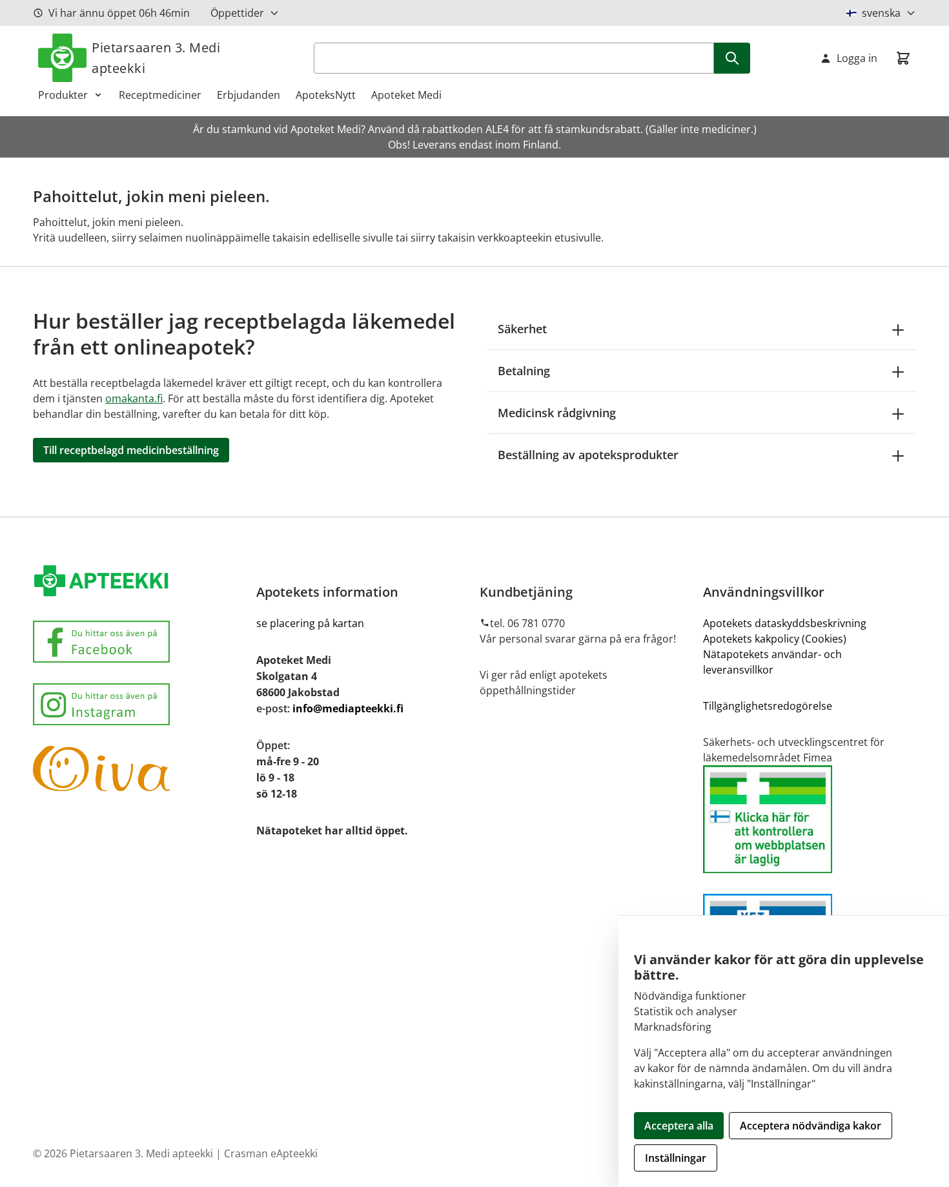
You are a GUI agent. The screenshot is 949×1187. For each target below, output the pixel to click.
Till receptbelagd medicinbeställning (131, 450)
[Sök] (732, 58)
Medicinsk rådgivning (557, 412)
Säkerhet (522, 328)
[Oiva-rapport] (139, 768)
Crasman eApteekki (271, 1153)
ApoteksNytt (326, 95)
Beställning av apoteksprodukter (588, 454)
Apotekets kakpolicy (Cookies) (774, 639)
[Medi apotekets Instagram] (139, 704)
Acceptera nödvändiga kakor (810, 1126)
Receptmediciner (160, 95)
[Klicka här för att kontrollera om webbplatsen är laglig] (809, 819)
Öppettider (237, 13)
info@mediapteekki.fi (347, 708)
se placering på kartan (310, 623)
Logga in (857, 58)
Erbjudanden (248, 95)
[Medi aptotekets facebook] (139, 642)
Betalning (524, 370)
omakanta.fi (134, 398)
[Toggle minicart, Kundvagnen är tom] (903, 58)
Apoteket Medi (406, 95)
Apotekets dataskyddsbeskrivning (784, 623)
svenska (881, 13)
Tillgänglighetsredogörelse (767, 706)
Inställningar (675, 1158)
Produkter (63, 95)
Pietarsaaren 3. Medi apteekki (156, 58)
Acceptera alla (678, 1126)
